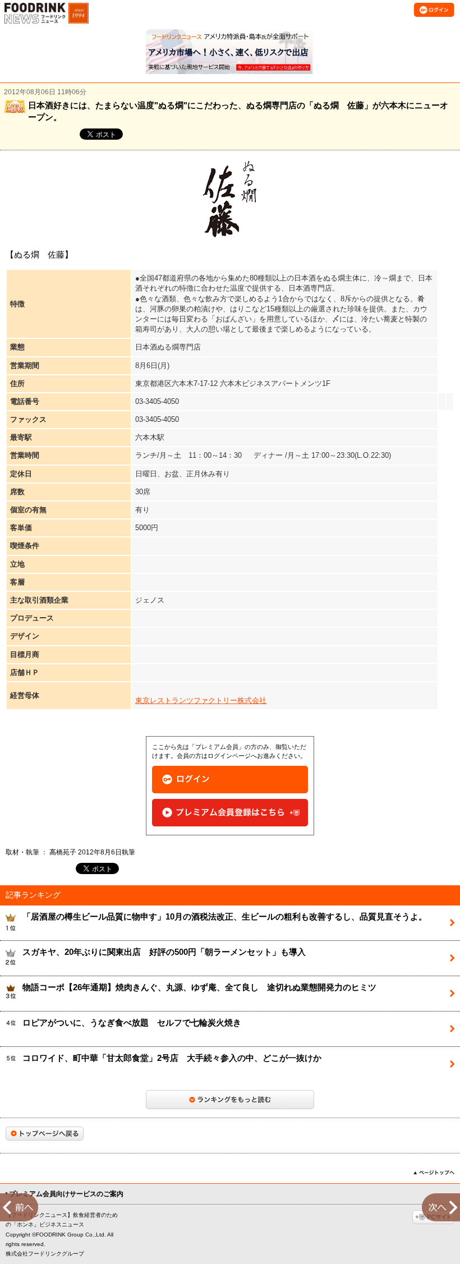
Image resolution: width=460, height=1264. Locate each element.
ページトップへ (433, 1172)
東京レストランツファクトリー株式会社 (200, 700)
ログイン (230, 779)
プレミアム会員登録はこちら (230, 812)
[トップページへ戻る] (45, 1134)
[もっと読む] (230, 1099)
